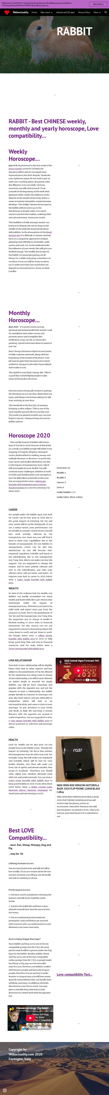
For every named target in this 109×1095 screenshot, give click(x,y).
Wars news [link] (45, 12)
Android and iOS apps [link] (65, 12)
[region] (54, 4)
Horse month (15, 169)
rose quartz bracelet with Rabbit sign (30, 720)
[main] (74, 30)
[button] (106, 12)
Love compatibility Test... (74, 974)
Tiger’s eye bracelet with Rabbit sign (26, 648)
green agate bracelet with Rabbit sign (29, 780)
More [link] (96, 12)
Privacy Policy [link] (84, 12)
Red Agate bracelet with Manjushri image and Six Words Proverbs (28, 484)
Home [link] (34, 12)
